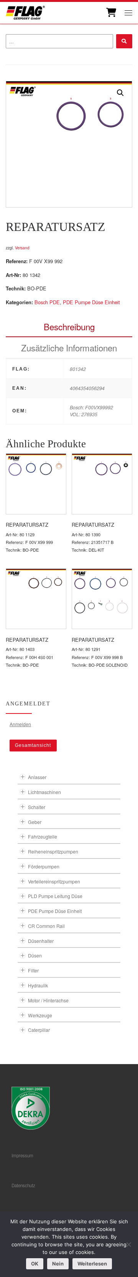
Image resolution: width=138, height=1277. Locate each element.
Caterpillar (39, 1030)
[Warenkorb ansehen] (110, 12)
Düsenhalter (41, 941)
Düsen (35, 955)
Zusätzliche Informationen (69, 347)
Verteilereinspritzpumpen (54, 881)
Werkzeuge (40, 1015)
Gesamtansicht (33, 745)
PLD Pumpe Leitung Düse (55, 896)
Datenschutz (23, 1185)
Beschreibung (69, 326)
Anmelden (20, 724)
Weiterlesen (92, 1264)
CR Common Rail (46, 926)
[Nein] (128, 1244)
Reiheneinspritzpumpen (53, 851)
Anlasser (37, 777)
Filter (33, 970)
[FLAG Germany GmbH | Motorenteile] (25, 12)
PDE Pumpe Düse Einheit (91, 302)
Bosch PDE (47, 302)
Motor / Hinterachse (48, 1000)
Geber (34, 822)
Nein (58, 1264)
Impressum (22, 1155)
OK (34, 1264)
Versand (22, 247)
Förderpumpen (43, 866)
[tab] (69, 327)
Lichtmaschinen (44, 792)
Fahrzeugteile (42, 836)
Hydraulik (38, 985)
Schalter (36, 807)
